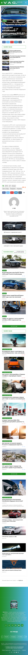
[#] (9, 652)
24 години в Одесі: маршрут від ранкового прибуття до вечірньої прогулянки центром (12, 466)
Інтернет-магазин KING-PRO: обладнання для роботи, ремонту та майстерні (13, 421)
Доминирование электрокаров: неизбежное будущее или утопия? (12, 500)
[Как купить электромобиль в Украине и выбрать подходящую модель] (14, 363)
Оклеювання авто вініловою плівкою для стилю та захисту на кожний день (13, 398)
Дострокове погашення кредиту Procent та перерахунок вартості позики (12, 443)
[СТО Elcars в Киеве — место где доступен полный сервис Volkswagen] (14, 514)
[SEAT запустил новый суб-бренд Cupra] (14, 564)
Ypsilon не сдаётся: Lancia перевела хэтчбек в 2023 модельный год (13, 319)
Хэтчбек (14, 636)
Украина (19, 188)
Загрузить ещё (14, 326)
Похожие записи (20, 251)
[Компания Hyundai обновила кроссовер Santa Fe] (5, 68)
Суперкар (7, 636)
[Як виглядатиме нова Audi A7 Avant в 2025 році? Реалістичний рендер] (14, 261)
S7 (10, 186)
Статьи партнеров (7, 349)
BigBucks (21, 580)
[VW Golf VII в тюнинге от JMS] (14, 530)
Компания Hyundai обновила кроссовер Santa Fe (17, 67)
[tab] (20, 251)
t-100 (14, 208)
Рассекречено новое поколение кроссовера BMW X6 (17, 56)
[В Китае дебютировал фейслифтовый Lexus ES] (5, 52)
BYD (6, 186)
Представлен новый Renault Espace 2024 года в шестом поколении (12, 296)
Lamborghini (21, 636)
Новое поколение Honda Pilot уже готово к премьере (17, 62)
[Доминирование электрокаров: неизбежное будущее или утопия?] (14, 487)
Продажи (12, 188)
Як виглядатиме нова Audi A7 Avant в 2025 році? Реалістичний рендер (13, 273)
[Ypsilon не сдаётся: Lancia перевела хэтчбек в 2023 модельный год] (14, 307)
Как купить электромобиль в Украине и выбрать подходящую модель (13, 375)
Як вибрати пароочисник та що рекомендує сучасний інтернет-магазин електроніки (15, 647)
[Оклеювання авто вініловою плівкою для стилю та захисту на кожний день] (14, 386)
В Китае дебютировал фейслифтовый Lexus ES (16, 51)
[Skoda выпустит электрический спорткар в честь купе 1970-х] (14, 547)
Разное (5, 7)
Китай (13, 186)
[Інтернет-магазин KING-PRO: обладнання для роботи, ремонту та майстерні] (14, 409)
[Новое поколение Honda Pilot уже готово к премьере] (5, 63)
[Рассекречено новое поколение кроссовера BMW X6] (5, 57)
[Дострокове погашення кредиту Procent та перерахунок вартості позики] (14, 432)
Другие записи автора (19, 252)
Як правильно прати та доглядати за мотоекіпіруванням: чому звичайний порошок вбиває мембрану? (13, 352)
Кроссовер (6, 188)
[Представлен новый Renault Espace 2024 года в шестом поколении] (14, 284)
